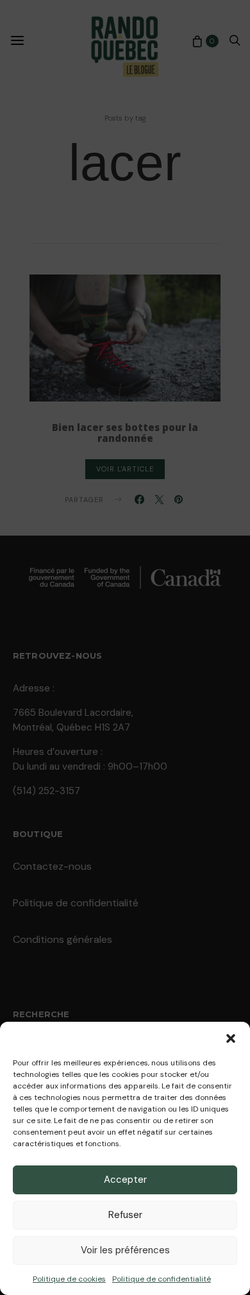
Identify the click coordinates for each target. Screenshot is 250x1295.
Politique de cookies (69, 1279)
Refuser (125, 1214)
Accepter (125, 1179)
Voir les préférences (125, 1250)
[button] (230, 1037)
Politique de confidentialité (161, 1279)
